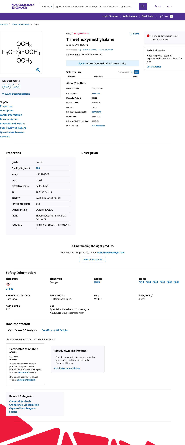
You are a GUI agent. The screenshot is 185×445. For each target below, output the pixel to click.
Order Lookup (130, 16)
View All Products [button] (92, 259)
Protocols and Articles (12, 123)
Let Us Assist (154, 66)
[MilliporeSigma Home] (23, 6)
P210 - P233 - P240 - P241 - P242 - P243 (158, 282)
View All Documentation (16, 93)
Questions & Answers (12, 132)
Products (4, 24)
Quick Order (148, 16)
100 (38, 168)
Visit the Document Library (67, 368)
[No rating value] (72, 49)
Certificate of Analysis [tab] (22, 330)
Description (6, 110)
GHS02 (9, 288)
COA (6, 86)
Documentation (9, 119)
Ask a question (106, 49)
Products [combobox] (45, 6)
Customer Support (26, 379)
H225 (97, 282)
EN (168, 6)
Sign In (81, 63)
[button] (110, 16)
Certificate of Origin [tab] (54, 330)
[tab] (6, 24)
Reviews (5, 136)
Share (136, 33)
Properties (6, 106)
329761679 (96, 112)
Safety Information (11, 114)
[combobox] (93, 6)
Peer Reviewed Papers (13, 127)
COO (16, 86)
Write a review (90, 49)
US (159, 6)
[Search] (143, 6)
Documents (24, 372)
